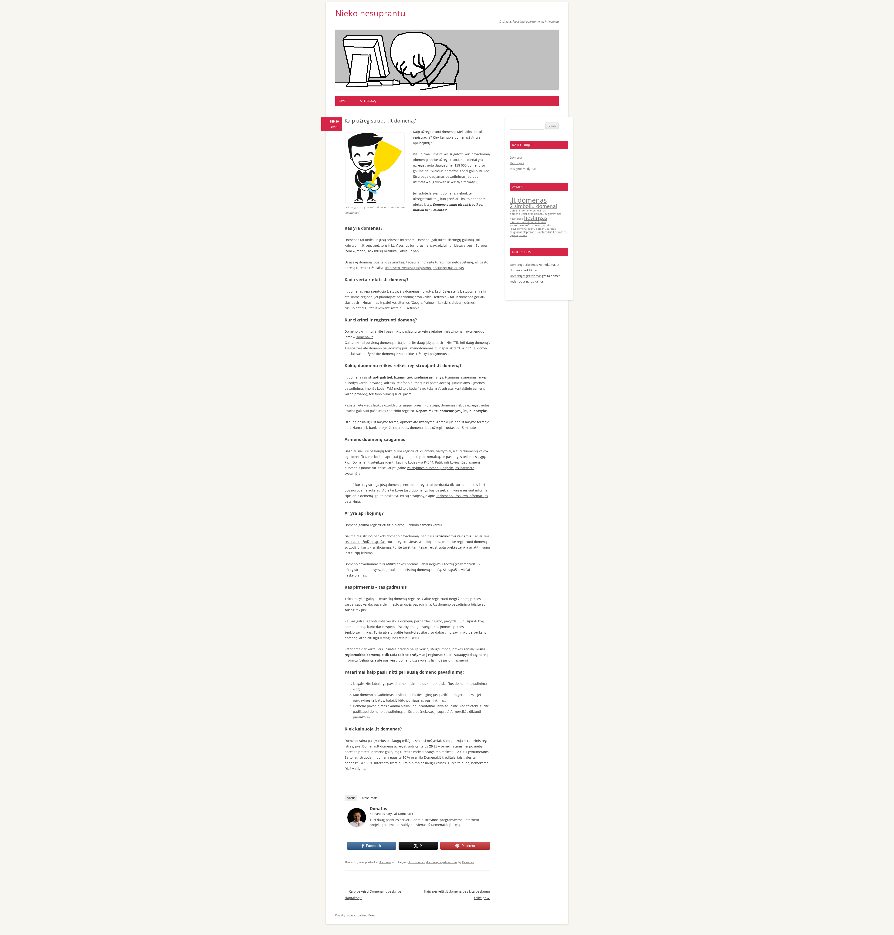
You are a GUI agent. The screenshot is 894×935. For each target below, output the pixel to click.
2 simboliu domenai (533, 206)
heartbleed (516, 218)
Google (417, 302)
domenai (515, 210)
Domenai (385, 862)
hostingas (535, 217)
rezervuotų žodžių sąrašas (365, 541)
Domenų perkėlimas (524, 265)
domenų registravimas (441, 862)
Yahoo (429, 302)
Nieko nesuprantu (370, 13)
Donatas (378, 808)
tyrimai (514, 235)
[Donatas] (356, 825)
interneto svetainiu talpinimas (528, 222)
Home (342, 101)
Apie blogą (368, 101)
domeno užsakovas (521, 213)
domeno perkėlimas (534, 210)
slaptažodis (529, 232)
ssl (565, 232)
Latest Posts (369, 798)
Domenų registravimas (525, 276)
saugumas (516, 232)
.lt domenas (416, 862)
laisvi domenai (518, 228)
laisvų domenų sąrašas (542, 228)
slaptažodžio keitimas (550, 232)
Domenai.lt (364, 337)
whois (523, 235)
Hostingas (517, 163)
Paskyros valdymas (523, 169)
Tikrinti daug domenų (471, 342)
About (351, 798)
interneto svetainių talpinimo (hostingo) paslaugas (424, 268)
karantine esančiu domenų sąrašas (531, 225)
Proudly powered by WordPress (355, 915)
